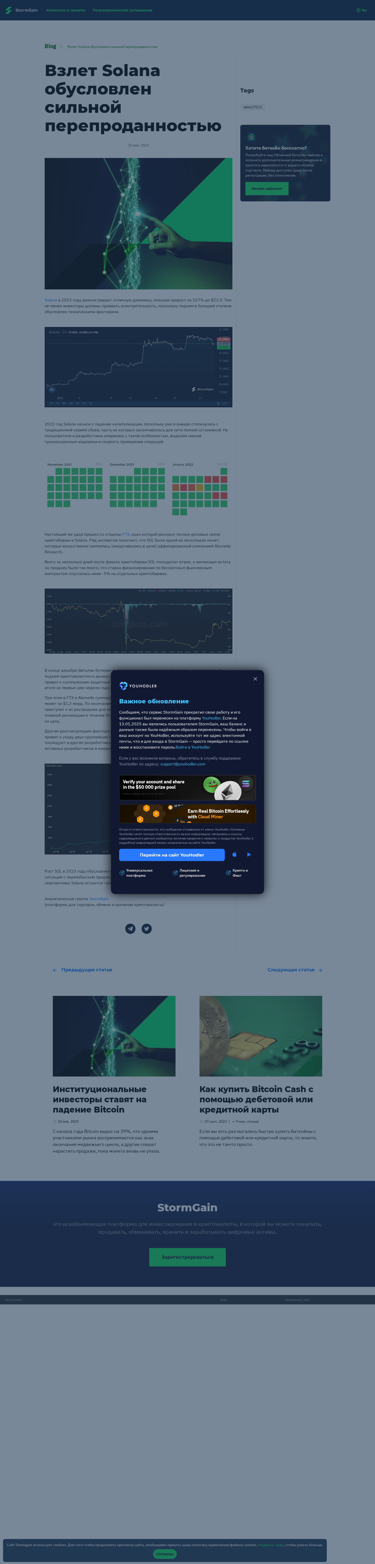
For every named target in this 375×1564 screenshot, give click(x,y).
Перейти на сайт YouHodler (172, 855)
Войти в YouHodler (193, 747)
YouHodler (211, 717)
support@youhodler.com (182, 763)
